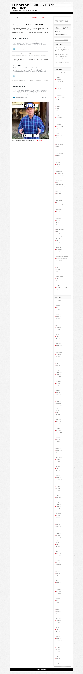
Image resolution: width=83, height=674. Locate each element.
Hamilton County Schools (61, 151)
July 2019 (58, 488)
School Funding (59, 211)
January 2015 (58, 609)
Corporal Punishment (60, 126)
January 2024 (58, 370)
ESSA (57, 139)
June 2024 (58, 358)
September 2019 (59, 484)
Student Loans (58, 231)
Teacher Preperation (59, 249)
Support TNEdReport (32, 12)
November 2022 (59, 401)
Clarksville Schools (59, 113)
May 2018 (58, 519)
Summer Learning (59, 233)
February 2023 (58, 394)
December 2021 (59, 426)
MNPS (57, 182)
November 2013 (59, 640)
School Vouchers (34, 166)
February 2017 (58, 553)
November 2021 (59, 428)
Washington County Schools (61, 287)
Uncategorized (58, 280)
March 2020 (58, 470)
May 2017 (58, 546)
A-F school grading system (40, 53)
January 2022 (58, 423)
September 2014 (59, 618)
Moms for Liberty (59, 184)
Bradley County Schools (60, 97)
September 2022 (59, 405)
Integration (58, 157)
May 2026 (58, 307)
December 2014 (59, 611)
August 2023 (58, 381)
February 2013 (58, 660)
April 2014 (58, 629)
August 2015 (58, 593)
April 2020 (58, 468)
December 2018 (59, 504)
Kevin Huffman (59, 166)
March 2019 (58, 497)
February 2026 (58, 314)
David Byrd (58, 133)
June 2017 (58, 544)
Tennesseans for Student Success (62, 256)
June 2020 (58, 464)
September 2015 (59, 591)
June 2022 (58, 412)
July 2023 (58, 383)
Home (12, 12)
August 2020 (58, 459)
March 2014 (58, 631)
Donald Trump (58, 135)
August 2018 (58, 513)
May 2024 (58, 361)
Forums (57, 146)
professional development (61, 204)
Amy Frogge (58, 79)
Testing (57, 262)
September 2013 (59, 645)
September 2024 (59, 352)
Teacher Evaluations (60, 242)
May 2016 (58, 573)
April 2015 (58, 602)
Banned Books (59, 84)
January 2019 (58, 502)
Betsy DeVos (58, 88)
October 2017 (58, 535)
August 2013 (58, 647)
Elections (57, 137)
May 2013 (58, 654)
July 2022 (58, 410)
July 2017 (58, 542)
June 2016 (58, 571)
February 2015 (58, 607)
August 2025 (58, 327)
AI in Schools (58, 77)
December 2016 (59, 557)
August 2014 (58, 620)
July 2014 (58, 622)
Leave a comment (41, 166)
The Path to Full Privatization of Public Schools (28, 25)
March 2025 (58, 338)
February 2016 (58, 580)
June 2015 (58, 598)
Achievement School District (61, 72)
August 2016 (58, 566)
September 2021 (59, 432)
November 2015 (59, 587)
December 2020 (59, 450)
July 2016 (58, 569)
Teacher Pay (58, 245)
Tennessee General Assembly (61, 258)
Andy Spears (26, 22)
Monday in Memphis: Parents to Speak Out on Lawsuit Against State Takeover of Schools (62, 49)
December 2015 (59, 584)
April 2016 (58, 575)
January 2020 (58, 475)
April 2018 (58, 522)
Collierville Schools (59, 117)
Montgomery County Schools (61, 186)
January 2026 (58, 316)
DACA (57, 131)
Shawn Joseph (58, 224)
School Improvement (60, 213)
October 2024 (58, 350)
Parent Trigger (58, 193)
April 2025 (58, 336)
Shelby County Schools (60, 227)
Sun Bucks (58, 238)
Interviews (58, 160)
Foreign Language (59, 144)
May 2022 (58, 414)
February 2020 (58, 473)
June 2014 (58, 625)
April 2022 (58, 417)
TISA (57, 267)
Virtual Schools (59, 283)
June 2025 (58, 332)
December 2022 (59, 399)
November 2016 (59, 560)
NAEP (57, 189)
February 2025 (58, 341)
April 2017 (58, 549)
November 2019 (59, 479)
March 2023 (58, 392)
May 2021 (58, 439)
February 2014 (58, 634)
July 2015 (58, 596)
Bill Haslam (58, 90)
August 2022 (58, 408)
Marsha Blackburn (59, 177)
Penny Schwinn (59, 198)
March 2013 (58, 658)
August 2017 (58, 540)
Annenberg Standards (60, 81)
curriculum (58, 128)
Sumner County (59, 236)
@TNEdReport (39, 140)
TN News (41, 12)
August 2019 (58, 486)
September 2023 (59, 379)
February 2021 (58, 446)
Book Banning (58, 95)
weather (57, 289)
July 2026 (58, 303)
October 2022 (58, 403)
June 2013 (58, 651)
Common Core (59, 119)
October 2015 (58, 589)
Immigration (58, 155)
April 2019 (58, 495)
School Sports (58, 220)
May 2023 (58, 388)
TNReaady (58, 269)
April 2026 (58, 309)
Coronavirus (58, 124)
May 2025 (58, 334)
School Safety (58, 218)
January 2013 (58, 663)
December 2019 (59, 477)
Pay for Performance (60, 195)
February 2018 (58, 526)
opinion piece (58, 191)
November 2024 (59, 347)
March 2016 (58, 578)
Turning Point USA (59, 276)
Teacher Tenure (59, 251)
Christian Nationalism (60, 110)
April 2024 (58, 363)
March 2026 (58, 311)
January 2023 (58, 396)
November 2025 (59, 320)
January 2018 (58, 528)
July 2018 (58, 515)
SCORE (57, 222)
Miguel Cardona (59, 180)
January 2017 (58, 555)
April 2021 (58, 441)
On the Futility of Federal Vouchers (62, 58)
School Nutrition (59, 216)
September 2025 (59, 325)
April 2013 (58, 656)
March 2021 (58, 443)
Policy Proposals (59, 200)
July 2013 (58, 649)
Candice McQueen (59, 104)
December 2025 (59, 318)
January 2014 (58, 636)
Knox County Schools (60, 169)
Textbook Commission (60, 265)
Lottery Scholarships (60, 175)
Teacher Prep (58, 247)
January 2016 (58, 582)
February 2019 (58, 499)
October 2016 (58, 562)
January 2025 (58, 343)
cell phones (58, 106)
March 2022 (58, 419)
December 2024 (59, 345)
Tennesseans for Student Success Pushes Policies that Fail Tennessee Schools (62, 62)
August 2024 (58, 354)
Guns (57, 148)
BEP (57, 86)
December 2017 (59, 531)
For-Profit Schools (59, 142)
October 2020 (58, 455)
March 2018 (58, 524)
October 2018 (58, 508)
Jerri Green (58, 162)
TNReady (58, 271)
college (57, 115)
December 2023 (59, 372)
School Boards (58, 209)
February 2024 (58, 367)
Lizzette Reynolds (59, 173)
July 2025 (58, 329)
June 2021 (58, 437)
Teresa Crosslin (59, 260)
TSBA (57, 274)
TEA (57, 240)
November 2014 (59, 613)
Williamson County (59, 292)
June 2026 (58, 305)
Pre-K (57, 202)
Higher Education (59, 153)
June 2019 (58, 490)
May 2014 (58, 627)
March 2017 (58, 551)
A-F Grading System (26, 166)
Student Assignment (60, 229)
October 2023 (58, 376)
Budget (57, 99)
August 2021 (58, 434)
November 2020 (59, 452)
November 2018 (59, 506)
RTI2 (57, 207)
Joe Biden (58, 164)
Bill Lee (17, 166)
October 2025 (58, 323)
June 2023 (58, 385)
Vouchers (57, 285)
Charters (57, 108)
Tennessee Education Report (32, 6)
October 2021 (58, 430)
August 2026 (58, 300)
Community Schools (60, 122)
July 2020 (58, 461)
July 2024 (58, 356)
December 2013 (59, 638)
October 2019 (58, 481)
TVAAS (57, 278)
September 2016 (59, 564)
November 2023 (59, 374)
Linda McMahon (59, 171)
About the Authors (20, 12)
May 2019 (58, 493)
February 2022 (58, 421)
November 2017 (59, 533)
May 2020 (58, 466)
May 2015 (58, 600)
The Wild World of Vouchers (61, 56)
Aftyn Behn (58, 75)
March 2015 (58, 604)
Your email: (57, 31)
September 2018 (59, 511)
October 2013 (58, 642)
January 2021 (58, 448)
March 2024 (58, 365)
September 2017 (59, 537)
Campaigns (58, 101)
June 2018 (58, 517)
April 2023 (58, 390)
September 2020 (59, 457)
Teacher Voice (58, 254)
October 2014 (58, 616)
